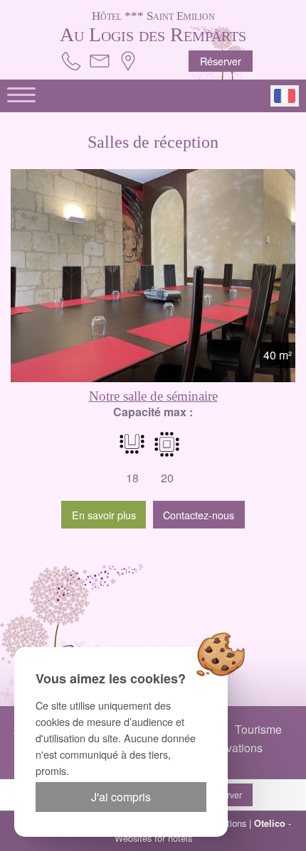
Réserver (220, 60)
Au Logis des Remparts (153, 26)
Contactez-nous (198, 514)
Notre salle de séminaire (153, 396)
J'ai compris (121, 796)
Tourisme (258, 729)
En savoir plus (104, 514)
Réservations (229, 747)
